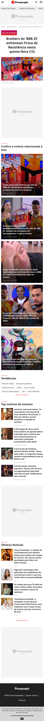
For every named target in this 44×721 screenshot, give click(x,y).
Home (3, 27)
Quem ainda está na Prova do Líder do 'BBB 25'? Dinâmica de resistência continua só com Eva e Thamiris (20, 187)
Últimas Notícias (12, 27)
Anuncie (22, 700)
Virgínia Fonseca (8, 387)
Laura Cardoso (29, 387)
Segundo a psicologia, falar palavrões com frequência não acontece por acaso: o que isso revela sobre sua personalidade (28, 574)
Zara (23, 391)
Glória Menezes (34, 391)
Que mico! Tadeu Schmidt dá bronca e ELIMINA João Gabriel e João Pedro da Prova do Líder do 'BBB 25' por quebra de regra (21, 317)
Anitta (19, 387)
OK (22, 719)
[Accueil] (19, 2)
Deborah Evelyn (8, 384)
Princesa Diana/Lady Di (10, 391)
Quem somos (31, 695)
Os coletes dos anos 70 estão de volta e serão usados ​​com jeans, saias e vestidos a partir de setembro (28, 588)
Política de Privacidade (13, 695)
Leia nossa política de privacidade (22, 716)
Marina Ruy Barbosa (24, 384)
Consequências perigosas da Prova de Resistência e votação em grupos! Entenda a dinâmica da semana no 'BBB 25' (22, 362)
